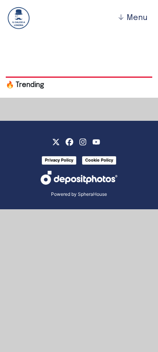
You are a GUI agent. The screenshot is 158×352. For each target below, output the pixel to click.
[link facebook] (69, 141)
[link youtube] (96, 141)
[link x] (56, 141)
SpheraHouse (92, 194)
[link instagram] (83, 141)
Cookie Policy (99, 160)
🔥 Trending (25, 85)
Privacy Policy (59, 160)
